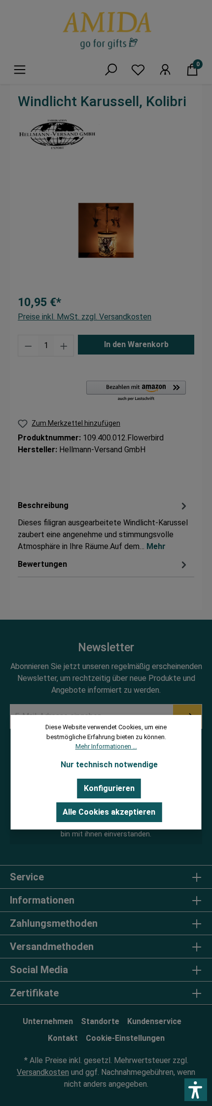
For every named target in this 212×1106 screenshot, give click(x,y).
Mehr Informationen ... (106, 746)
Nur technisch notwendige (109, 764)
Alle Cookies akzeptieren (109, 812)
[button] (195, 1089)
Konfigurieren (109, 788)
